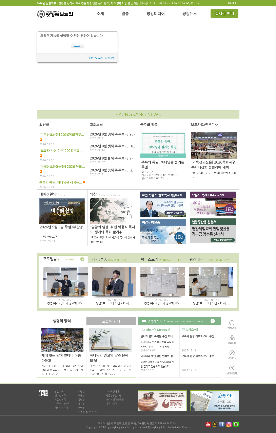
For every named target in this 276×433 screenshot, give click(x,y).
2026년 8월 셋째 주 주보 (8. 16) (113, 146)
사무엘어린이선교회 (88, 412)
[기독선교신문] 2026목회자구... (61, 134)
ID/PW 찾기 (96, 57)
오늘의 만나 (111, 321)
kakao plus (215, 424)
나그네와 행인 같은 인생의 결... (157, 356)
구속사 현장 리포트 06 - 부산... (199, 336)
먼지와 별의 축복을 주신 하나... (157, 336)
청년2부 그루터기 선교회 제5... (65, 303)
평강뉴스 (190, 14)
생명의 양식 (62, 321)
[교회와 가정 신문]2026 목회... (61, 150)
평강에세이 (210, 259)
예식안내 (232, 339)
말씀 (125, 14)
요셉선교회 (60, 399)
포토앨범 (58, 259)
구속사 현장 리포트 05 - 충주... (199, 356)
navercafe (236, 424)
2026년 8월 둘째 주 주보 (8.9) (111, 158)
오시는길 (232, 354)
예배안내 (232, 324)
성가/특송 (109, 259)
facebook (222, 424)
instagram (229, 424)
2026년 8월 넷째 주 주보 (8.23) (112, 134)
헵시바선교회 (61, 408)
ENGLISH (232, 2)
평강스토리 (161, 259)
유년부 (81, 399)
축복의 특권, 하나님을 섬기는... (60, 182)
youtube (208, 424)
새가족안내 (232, 369)
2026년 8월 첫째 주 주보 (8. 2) (112, 170)
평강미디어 (156, 14)
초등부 (81, 395)
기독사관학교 (112, 404)
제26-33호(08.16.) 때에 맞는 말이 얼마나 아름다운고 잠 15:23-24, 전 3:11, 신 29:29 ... (62, 369)
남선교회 (59, 391)
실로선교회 (60, 395)
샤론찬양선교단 (113, 395)
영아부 (81, 408)
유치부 (81, 404)
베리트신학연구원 (115, 399)
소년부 (81, 391)
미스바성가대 (112, 391)
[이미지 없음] (163, 145)
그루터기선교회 (62, 404)
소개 (100, 14)
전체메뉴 (225, 14)
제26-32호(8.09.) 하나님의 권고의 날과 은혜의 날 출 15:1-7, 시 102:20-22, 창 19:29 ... (110, 369)
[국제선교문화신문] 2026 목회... (62, 166)
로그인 (77, 45)
